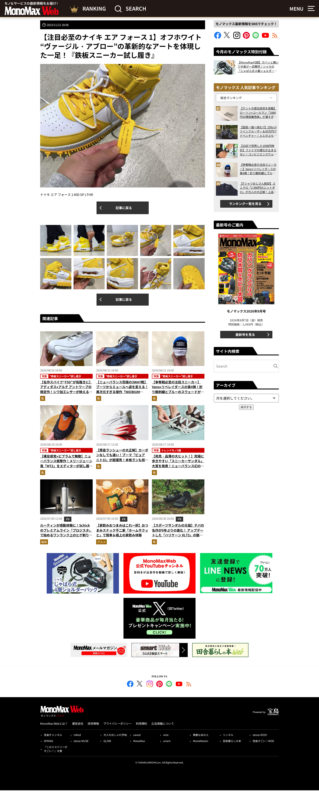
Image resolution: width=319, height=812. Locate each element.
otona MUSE (81, 741)
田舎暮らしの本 (232, 741)
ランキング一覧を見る (245, 203)
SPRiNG (48, 741)
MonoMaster (200, 741)
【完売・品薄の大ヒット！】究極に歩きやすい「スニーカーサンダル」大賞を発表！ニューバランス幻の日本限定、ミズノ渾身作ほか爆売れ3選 (178, 466)
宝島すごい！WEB (263, 741)
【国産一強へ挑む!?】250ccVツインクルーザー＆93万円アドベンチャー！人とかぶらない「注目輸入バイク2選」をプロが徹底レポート (258, 131)
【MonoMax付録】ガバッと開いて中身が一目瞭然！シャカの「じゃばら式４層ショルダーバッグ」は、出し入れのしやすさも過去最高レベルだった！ (258, 66)
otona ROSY (260, 735)
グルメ (101, 542)
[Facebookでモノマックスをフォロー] (217, 37)
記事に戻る (124, 207)
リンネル (228, 735)
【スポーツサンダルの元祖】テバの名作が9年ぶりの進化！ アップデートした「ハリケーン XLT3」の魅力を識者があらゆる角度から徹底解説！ (178, 535)
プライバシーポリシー (117, 723)
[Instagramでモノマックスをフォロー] (236, 37)
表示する (246, 407)
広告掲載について (162, 723)
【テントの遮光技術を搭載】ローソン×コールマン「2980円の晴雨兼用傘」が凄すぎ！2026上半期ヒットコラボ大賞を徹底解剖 (258, 112)
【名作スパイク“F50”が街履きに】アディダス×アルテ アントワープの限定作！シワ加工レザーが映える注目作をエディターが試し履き (66, 389)
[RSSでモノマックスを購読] (189, 684)
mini (165, 735)
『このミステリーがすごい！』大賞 (55, 749)
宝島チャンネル (53, 735)
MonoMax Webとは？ (54, 723)
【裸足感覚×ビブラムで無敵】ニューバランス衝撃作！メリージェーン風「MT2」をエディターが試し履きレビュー (66, 463)
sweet (137, 735)
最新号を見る (245, 334)
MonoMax (139, 741)
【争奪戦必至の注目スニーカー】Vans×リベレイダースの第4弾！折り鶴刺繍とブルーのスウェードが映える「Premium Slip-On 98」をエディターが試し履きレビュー (178, 392)
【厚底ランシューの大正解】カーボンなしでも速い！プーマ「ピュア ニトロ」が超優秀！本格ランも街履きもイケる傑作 (122, 457)
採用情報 (93, 723)
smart (167, 741)
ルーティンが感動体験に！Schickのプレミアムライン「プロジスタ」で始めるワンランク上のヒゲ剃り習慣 (66, 532)
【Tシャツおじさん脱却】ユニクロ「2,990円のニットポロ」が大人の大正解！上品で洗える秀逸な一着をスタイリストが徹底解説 (258, 187)
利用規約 (141, 723)
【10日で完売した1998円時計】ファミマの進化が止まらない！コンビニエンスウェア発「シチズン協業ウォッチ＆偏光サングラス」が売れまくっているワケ (258, 150)
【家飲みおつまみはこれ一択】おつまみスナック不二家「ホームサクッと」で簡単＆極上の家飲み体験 (122, 530)
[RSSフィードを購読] (274, 37)
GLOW (107, 741)
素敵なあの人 (201, 735)
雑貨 (44, 542)
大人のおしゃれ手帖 (115, 735)
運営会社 (77, 723)
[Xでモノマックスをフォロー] (227, 37)
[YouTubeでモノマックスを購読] (265, 37)
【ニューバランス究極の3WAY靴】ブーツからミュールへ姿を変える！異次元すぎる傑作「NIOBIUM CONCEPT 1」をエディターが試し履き (122, 392)
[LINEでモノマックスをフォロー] (255, 37)
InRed (77, 735)
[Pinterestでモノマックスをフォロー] (246, 37)
